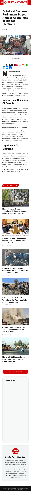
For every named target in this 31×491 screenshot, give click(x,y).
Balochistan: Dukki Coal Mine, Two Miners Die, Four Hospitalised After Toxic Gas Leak (15, 300)
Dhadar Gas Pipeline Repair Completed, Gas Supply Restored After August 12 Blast (15, 270)
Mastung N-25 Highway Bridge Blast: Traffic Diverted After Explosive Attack (13, 359)
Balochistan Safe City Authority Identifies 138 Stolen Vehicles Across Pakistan (14, 240)
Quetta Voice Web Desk (11, 27)
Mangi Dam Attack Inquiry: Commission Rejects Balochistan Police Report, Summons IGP (15, 211)
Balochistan (6, 8)
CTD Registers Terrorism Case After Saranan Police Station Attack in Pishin (13, 329)
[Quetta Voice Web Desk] (15, 451)
